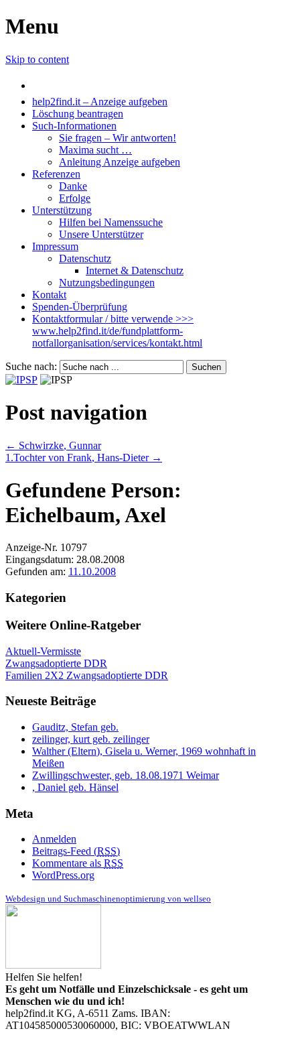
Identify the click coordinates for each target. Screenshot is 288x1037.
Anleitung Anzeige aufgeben (119, 162)
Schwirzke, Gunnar (53, 445)
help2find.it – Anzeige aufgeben (99, 101)
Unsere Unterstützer (101, 234)
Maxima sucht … (95, 150)
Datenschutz (85, 258)
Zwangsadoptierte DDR (56, 663)
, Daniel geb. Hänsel (75, 787)
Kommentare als (77, 863)
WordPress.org (63, 875)
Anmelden (54, 839)
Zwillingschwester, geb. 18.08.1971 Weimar (125, 775)
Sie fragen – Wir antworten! (117, 137)
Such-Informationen (74, 125)
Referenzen (56, 174)
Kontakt (49, 294)
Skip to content (37, 59)
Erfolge (74, 198)
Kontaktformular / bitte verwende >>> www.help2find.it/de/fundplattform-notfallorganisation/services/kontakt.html (117, 331)
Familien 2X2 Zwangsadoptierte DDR (86, 675)
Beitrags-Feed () (76, 851)
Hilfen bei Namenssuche (111, 222)
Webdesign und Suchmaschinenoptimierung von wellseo (108, 899)
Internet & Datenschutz (135, 270)
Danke (73, 186)
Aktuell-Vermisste (43, 651)
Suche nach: (31, 366)
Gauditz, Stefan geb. (75, 727)
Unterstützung (62, 210)
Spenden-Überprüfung (79, 306)
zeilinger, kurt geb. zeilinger (90, 739)
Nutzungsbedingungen (107, 282)
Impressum (55, 246)
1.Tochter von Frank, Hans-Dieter (83, 457)
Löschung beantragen (77, 113)
